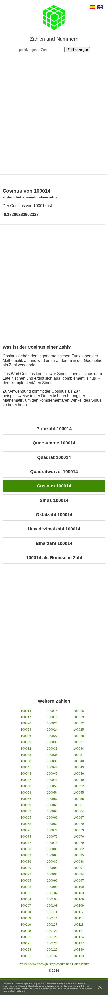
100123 (52, 937)
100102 (52, 893)
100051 (52, 786)
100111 (52, 912)
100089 (26, 868)
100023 (26, 729)
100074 (26, 836)
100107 (26, 905)
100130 (78, 949)
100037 (78, 755)
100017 (26, 717)
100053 (26, 792)
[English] (100, 7)
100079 (78, 843)
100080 (26, 849)
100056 (26, 799)
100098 (26, 887)
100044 (26, 773)
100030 (52, 742)
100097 (78, 880)
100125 (26, 943)
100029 (26, 742)
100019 (78, 717)
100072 (52, 830)
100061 (78, 805)
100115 (78, 918)
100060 (52, 805)
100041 (26, 767)
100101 (26, 893)
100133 (78, 956)
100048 (52, 780)
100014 (26, 711)
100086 (26, 861)
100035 (26, 755)
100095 (26, 880)
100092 (26, 874)
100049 (78, 780)
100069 (52, 824)
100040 (78, 761)
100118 (78, 924)
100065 (26, 817)
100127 (78, 943)
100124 (78, 937)
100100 (78, 887)
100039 (52, 761)
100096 (52, 880)
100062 (26, 811)
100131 (26, 956)
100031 (78, 742)
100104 (26, 899)
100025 (78, 729)
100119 (26, 931)
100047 (26, 780)
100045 (52, 773)
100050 (26, 786)
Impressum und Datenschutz (69, 964)
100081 (52, 849)
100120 (52, 931)
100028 (78, 736)
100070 (78, 824)
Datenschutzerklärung (14, 991)
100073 (78, 830)
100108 (52, 905)
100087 (52, 861)
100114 (52, 918)
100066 (52, 817)
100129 (52, 949)
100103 (78, 893)
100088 (78, 861)
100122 (26, 937)
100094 (78, 874)
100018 (52, 717)
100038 (26, 761)
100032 (26, 748)
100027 (52, 736)
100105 (52, 899)
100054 (52, 792)
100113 (26, 918)
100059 (26, 805)
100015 (52, 711)
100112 (78, 912)
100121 (78, 931)
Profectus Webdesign (33, 964)
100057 (52, 799)
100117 (52, 924)
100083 (26, 855)
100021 (52, 723)
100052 (78, 786)
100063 (52, 811)
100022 (78, 723)
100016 (78, 711)
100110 (26, 912)
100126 (52, 943)
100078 (52, 843)
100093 (52, 874)
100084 (52, 855)
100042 (52, 767)
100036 (52, 755)
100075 (52, 836)
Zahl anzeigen (78, 50)
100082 (78, 849)
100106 (78, 899)
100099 (52, 887)
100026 (26, 736)
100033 (52, 748)
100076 (78, 836)
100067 (78, 817)
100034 (78, 748)
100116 (26, 924)
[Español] (92, 7)
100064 (78, 811)
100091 (78, 868)
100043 (78, 767)
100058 (78, 799)
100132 (52, 956)
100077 (26, 843)
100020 (26, 723)
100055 (78, 792)
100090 (52, 868)
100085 (78, 855)
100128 (26, 949)
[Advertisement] (54, 113)
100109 (78, 905)
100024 (52, 729)
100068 (26, 824)
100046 (78, 773)
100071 (26, 830)
